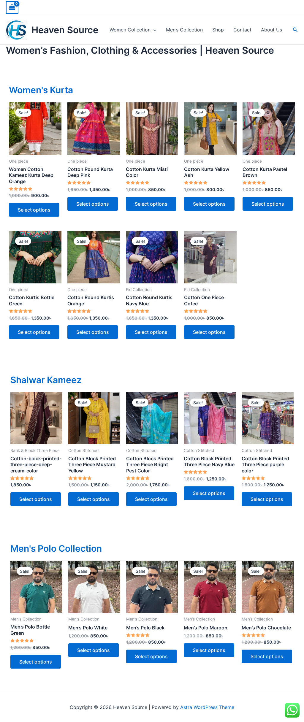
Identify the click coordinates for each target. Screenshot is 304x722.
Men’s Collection (184, 30)
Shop (218, 30)
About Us (271, 30)
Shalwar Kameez (46, 380)
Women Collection (130, 30)
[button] (153, 30)
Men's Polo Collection (56, 548)
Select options (34, 210)
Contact (242, 30)
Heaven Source (64, 29)
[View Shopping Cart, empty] (12, 7)
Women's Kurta (41, 90)
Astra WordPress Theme (207, 707)
